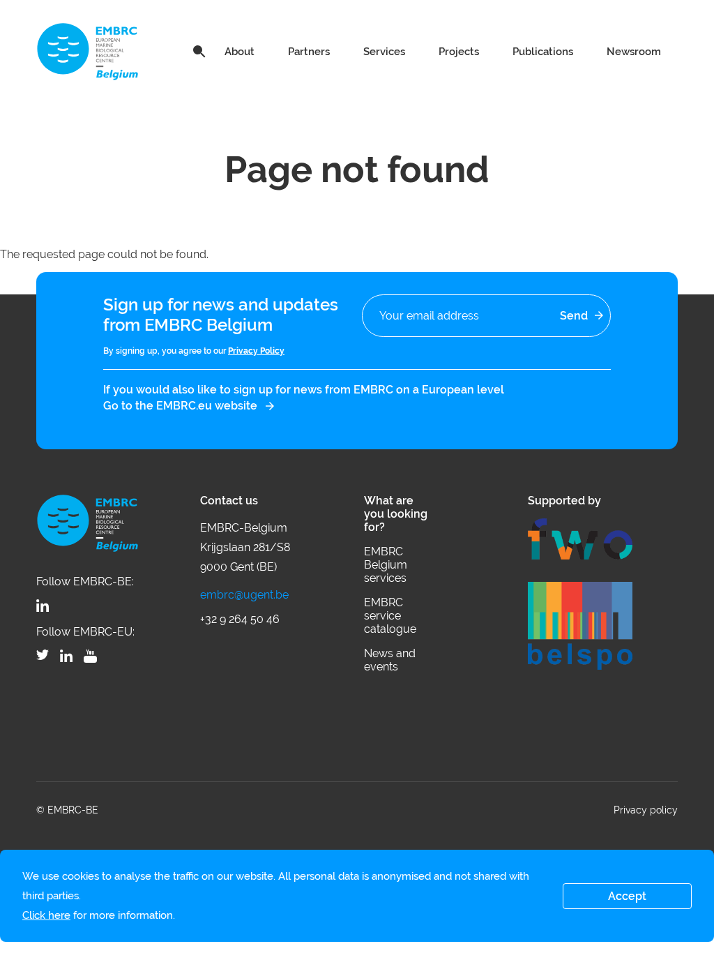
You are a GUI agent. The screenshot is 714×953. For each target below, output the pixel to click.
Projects (459, 51)
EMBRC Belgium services (385, 565)
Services (384, 51)
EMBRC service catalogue (390, 616)
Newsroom (634, 51)
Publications (542, 51)
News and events (390, 660)
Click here (46, 915)
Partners (309, 51)
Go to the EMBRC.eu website (180, 405)
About (240, 51)
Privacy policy (646, 810)
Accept (627, 896)
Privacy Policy (256, 351)
